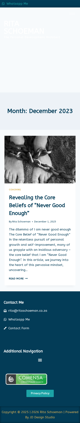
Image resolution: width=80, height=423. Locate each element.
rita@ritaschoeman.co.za (27, 310)
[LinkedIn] (68, 4)
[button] (40, 360)
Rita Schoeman (21, 221)
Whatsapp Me (17, 3)
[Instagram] (76, 4)
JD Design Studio (42, 417)
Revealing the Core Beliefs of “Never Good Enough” (37, 205)
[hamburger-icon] (72, 13)
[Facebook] (59, 4)
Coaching (15, 189)
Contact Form (18, 328)
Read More (18, 278)
